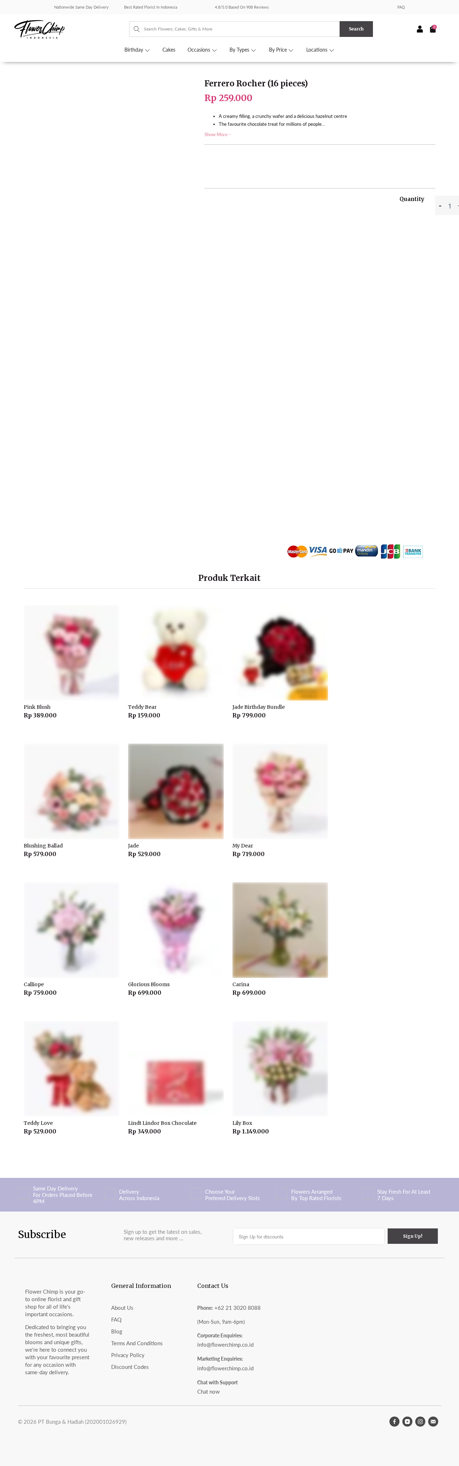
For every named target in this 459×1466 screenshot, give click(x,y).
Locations (317, 50)
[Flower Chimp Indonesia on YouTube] (407, 1422)
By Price (278, 50)
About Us (122, 1307)
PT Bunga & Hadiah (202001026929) (82, 1421)
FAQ (401, 7)
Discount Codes (130, 1367)
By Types (240, 50)
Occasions (200, 50)
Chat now (208, 1391)
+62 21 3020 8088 (237, 1307)
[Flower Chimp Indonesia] (71, 28)
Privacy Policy (128, 1355)
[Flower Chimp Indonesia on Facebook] (394, 1422)
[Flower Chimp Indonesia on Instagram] (420, 1422)
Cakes (168, 50)
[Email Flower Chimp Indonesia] (433, 1422)
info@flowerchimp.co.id (225, 1344)
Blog (116, 1331)
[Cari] (133, 29)
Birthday (134, 50)
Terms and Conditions (137, 1343)
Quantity (411, 199)
